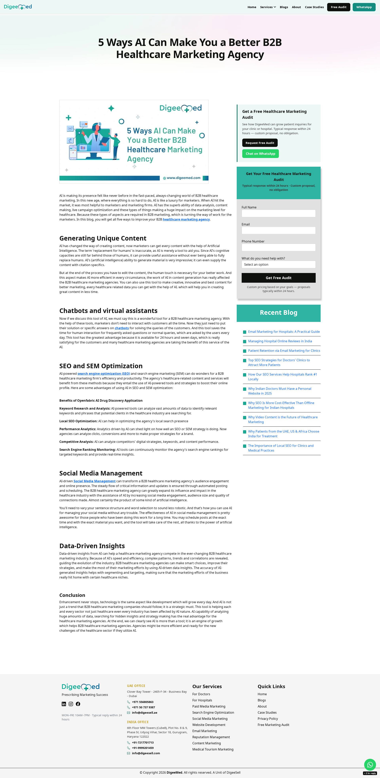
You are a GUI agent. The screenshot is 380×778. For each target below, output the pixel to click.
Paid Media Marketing (208, 706)
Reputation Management (211, 737)
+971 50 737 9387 (143, 707)
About (296, 7)
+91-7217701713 (143, 742)
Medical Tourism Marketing (213, 749)
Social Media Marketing (210, 718)
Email (246, 224)
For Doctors (201, 694)
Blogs (284, 7)
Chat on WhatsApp (262, 153)
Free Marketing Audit (273, 725)
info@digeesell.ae (144, 712)
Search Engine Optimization (213, 712)
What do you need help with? (263, 258)
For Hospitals (202, 700)
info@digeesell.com (146, 753)
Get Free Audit (279, 277)
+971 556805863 (142, 702)
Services (266, 7)
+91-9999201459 (143, 748)
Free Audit (339, 7)
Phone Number (253, 241)
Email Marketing (204, 731)
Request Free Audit (260, 143)
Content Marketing (206, 743)
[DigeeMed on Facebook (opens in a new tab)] (78, 703)
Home (252, 7)
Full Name (249, 207)
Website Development (208, 725)
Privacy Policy (268, 718)
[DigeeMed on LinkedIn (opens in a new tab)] (64, 703)
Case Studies (314, 7)
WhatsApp (365, 7)
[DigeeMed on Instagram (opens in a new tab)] (71, 703)
